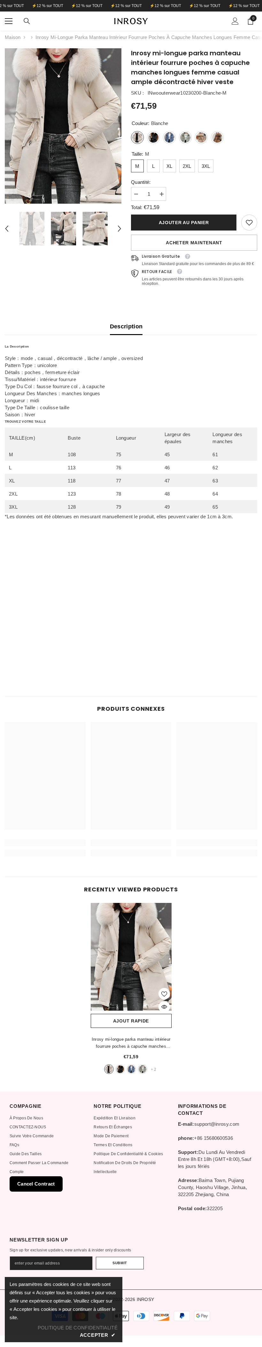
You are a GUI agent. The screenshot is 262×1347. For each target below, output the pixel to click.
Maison (13, 37)
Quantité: (141, 182)
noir (120, 1069)
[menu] (8, 21)
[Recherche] (27, 21)
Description (126, 326)
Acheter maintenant (194, 242)
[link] (249, 223)
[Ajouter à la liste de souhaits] (164, 993)
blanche (109, 1069)
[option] (63, 126)
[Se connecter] (235, 21)
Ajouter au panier (183, 222)
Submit (119, 1263)
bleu (131, 1069)
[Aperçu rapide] (164, 1007)
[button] (7, 228)
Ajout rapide (131, 1020)
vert (142, 1069)
